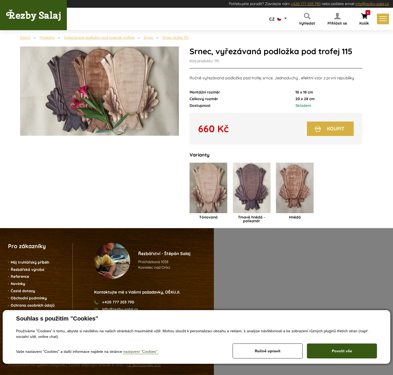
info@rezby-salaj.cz (372, 3)
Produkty (47, 37)
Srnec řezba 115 (175, 37)
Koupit (335, 129)
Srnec (148, 37)
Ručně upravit (267, 351)
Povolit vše (342, 351)
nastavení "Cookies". (140, 351)
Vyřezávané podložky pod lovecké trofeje (99, 37)
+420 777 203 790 (306, 3)
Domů (25, 37)
